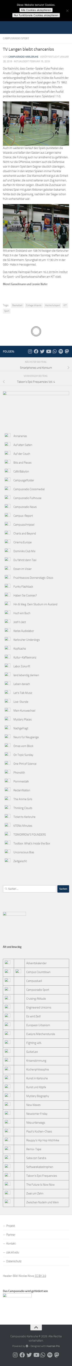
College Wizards (33, 305)
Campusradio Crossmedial (29, 489)
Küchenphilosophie (37, 1069)
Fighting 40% (33, 1043)
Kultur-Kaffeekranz (24, 657)
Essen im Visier (22, 569)
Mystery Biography (37, 1096)
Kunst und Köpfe (36, 1087)
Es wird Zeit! (33, 1016)
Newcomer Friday (36, 1114)
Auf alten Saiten (22, 445)
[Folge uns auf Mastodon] (67, 351)
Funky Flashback (23, 586)
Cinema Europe (22, 542)
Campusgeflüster (23, 480)
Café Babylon (21, 471)
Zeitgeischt (20, 861)
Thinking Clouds (22, 808)
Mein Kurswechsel (24, 710)
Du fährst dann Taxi (24, 560)
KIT (65, 305)
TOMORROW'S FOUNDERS (29, 834)
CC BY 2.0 (40, 1276)
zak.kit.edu (12, 1252)
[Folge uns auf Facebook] (36, 351)
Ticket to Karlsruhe (24, 817)
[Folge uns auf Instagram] (30, 351)
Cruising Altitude (36, 998)
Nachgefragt (20, 728)
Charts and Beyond (24, 533)
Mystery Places (22, 719)
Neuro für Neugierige (26, 737)
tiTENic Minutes (22, 825)
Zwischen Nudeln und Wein (42, 1202)
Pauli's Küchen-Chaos (39, 1131)
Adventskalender (36, 963)
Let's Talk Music (22, 693)
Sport (6, 311)
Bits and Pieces (22, 462)
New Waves (33, 1105)
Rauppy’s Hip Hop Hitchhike (42, 1140)
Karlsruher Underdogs (26, 640)
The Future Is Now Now (40, 1184)
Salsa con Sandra (36, 1158)
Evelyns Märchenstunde (40, 1034)
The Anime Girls (22, 799)
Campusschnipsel (23, 524)
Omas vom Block (23, 746)
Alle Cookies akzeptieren (36, 10)
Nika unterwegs (35, 1122)
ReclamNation (21, 790)
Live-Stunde (20, 702)
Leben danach (21, 684)
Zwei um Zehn (34, 1193)
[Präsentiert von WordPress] (27, 1346)
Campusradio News (25, 507)
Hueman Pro (53, 1346)
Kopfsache (19, 648)
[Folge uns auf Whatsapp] (54, 351)
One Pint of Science (24, 763)
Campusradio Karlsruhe (23, 56)
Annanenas (20, 436)
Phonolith (19, 772)
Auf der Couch (21, 454)
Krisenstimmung (36, 1060)
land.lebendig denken (26, 675)
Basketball (17, 305)
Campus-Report (23, 516)
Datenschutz (14, 1261)
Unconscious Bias (23, 852)
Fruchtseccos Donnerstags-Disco (33, 578)
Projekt (10, 1226)
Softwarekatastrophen (39, 1167)
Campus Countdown (38, 972)
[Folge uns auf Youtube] (48, 351)
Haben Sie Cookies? (25, 595)
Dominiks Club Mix (24, 551)
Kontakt (11, 1243)
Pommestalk (21, 781)
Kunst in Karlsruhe (37, 1078)
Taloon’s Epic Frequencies (41, 1176)
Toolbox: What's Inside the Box (31, 843)
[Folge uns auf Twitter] (42, 351)
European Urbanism (38, 1025)
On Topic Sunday (23, 755)
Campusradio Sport (16, 38)
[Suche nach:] (29, 889)
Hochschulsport (52, 305)
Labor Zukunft (21, 666)
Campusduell (34, 981)
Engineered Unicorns (38, 1007)
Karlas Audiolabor (23, 631)
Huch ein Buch (21, 613)
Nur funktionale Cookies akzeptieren (36, 15)
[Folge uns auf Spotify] (60, 351)
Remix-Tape (33, 1149)
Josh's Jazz (19, 622)
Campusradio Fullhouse (27, 498)
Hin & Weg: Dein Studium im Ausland (35, 604)
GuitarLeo (32, 1052)
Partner (10, 1234)
